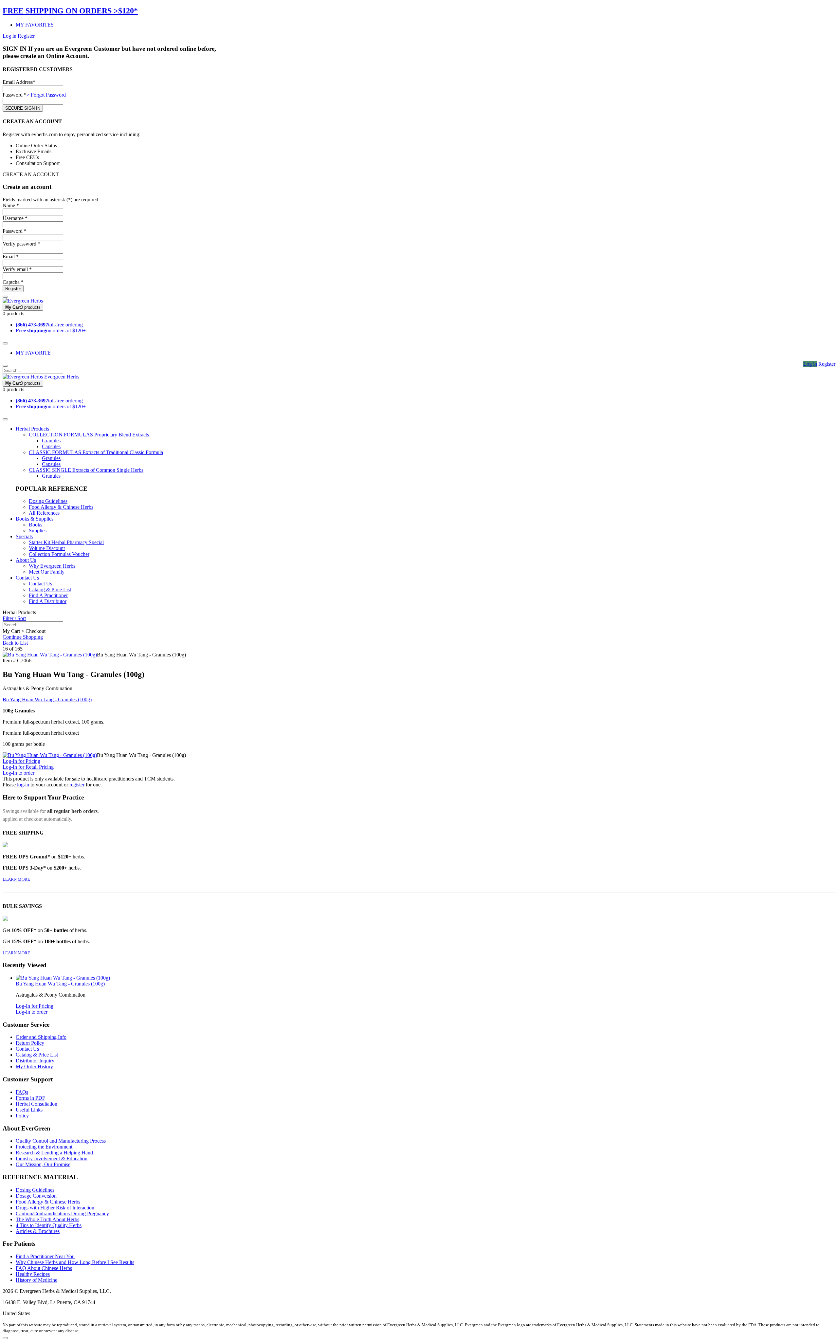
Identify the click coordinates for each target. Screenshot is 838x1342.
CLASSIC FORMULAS (96, 452)
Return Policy (30, 1043)
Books (35, 524)
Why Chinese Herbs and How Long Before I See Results (75, 1262)
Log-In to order (18, 773)
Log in (9, 36)
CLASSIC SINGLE (86, 470)
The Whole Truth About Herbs (47, 1219)
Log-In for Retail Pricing (28, 767)
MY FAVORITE (33, 353)
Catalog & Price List (50, 589)
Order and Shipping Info (41, 1037)
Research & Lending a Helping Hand (54, 1152)
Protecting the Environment (44, 1146)
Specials (24, 536)
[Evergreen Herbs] (23, 300)
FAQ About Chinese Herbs (44, 1268)
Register (26, 36)
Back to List (15, 643)
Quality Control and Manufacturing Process (61, 1141)
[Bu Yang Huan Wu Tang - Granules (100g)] (50, 654)
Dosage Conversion (36, 1196)
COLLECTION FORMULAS (89, 434)
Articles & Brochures (38, 1231)
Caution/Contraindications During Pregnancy (62, 1213)
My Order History (34, 1066)
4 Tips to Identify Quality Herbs (49, 1225)
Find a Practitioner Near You (45, 1256)
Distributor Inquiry (35, 1060)
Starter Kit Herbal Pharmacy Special (66, 542)
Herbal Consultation (36, 1104)
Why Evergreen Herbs (52, 566)
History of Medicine (36, 1280)
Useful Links (29, 1109)
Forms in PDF (30, 1098)
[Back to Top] (5, 1338)
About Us (26, 560)
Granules (51, 440)
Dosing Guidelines (48, 501)
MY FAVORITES (35, 25)
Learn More (16, 879)
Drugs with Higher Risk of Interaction (55, 1207)
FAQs (22, 1092)
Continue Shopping (23, 637)
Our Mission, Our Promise (43, 1164)
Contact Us (27, 577)
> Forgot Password (46, 95)
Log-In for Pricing (21, 761)
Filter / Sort (14, 618)
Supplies (37, 530)
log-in (23, 784)
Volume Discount (47, 548)
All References (44, 513)
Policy (22, 1115)
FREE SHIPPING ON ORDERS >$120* (70, 11)
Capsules (51, 446)
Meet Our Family (46, 572)
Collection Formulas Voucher (59, 554)
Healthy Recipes (33, 1274)
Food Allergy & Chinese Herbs (61, 507)
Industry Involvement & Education (51, 1158)
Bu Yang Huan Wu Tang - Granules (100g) (47, 699)
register (76, 784)
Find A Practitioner (48, 595)
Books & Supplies (34, 519)
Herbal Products (32, 429)
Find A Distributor (47, 601)
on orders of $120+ (51, 330)
